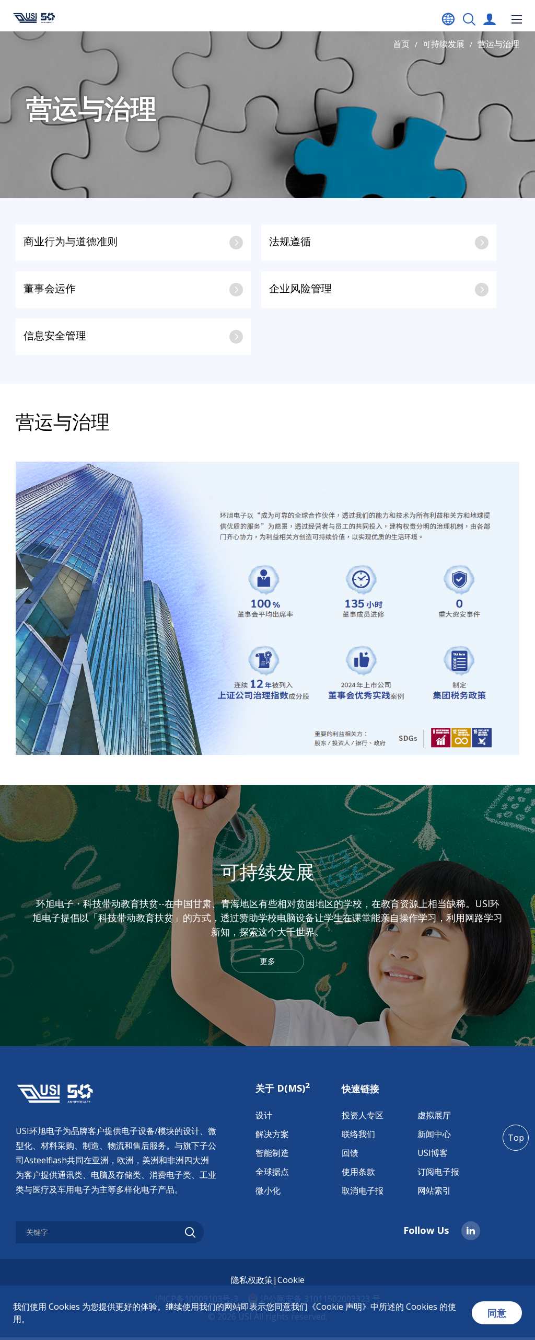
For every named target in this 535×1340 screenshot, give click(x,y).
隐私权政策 (252, 1280)
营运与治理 (498, 44)
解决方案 (272, 1134)
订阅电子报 (438, 1171)
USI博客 (432, 1153)
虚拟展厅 (434, 1115)
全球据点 (272, 1171)
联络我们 (358, 1134)
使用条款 (358, 1171)
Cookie (291, 1280)
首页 (401, 44)
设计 (263, 1115)
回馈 (350, 1153)
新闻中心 (434, 1134)
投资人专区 (362, 1115)
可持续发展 (443, 44)
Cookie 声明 (339, 1306)
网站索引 (434, 1190)
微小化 (268, 1190)
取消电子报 (362, 1190)
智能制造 (272, 1153)
